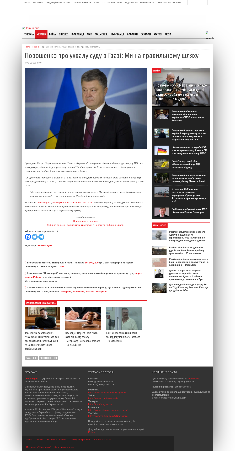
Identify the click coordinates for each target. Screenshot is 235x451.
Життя (158, 34)
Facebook (78, 291)
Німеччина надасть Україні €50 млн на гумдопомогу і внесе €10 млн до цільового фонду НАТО (189, 150)
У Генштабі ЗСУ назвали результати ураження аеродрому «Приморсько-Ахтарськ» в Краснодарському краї (189, 195)
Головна (29, 34)
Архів (168, 34)
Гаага (28, 358)
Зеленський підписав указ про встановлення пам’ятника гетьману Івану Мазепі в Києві (189, 178)
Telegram (66, 291)
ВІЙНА (52, 34)
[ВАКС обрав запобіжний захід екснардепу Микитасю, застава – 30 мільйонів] (124, 329)
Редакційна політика (56, 439)
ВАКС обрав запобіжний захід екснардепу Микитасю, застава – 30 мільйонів (123, 336)
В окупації (77, 34)
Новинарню (194, 378)
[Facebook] (28, 237)
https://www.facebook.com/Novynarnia (107, 392)
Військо (63, 34)
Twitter (89, 291)
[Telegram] (41, 237)
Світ (89, 34)
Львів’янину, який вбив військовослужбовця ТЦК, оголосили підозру (186, 164)
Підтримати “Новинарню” (38, 447)
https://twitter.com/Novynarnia (103, 398)
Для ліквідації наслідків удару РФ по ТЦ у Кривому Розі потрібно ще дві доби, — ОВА (188, 287)
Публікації (117, 34)
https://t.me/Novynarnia (100, 404)
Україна (41, 34)
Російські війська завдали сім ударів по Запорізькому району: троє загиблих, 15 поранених (187, 250)
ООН (35, 358)
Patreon (92, 432)
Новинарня (44, 202)
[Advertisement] (117, 15)
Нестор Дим (45, 245)
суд (55, 358)
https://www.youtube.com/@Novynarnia (107, 416)
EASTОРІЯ (146, 34)
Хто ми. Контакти (102, 439)
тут (62, 266)
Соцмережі (101, 34)
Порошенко (45, 358)
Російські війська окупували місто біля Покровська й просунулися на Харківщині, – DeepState (188, 262)
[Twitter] (35, 237)
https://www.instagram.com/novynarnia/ (107, 410)
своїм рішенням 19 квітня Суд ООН (72, 202)
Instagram (100, 291)
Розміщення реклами (80, 439)
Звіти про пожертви (64, 447)
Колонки (132, 34)
